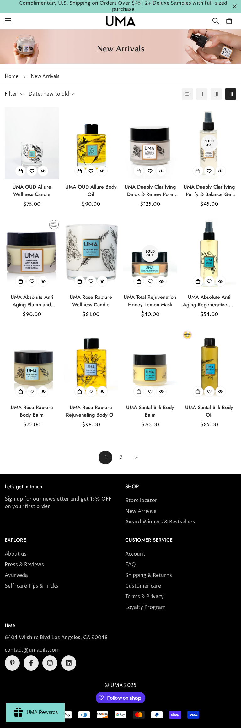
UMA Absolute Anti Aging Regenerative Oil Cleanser (209, 301)
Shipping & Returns (148, 575)
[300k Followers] (31, 663)
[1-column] (187, 94)
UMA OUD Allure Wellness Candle (32, 190)
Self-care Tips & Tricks (31, 586)
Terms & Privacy (144, 596)
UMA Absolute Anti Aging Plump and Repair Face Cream (31, 301)
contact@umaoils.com (32, 650)
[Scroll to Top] (229, 694)
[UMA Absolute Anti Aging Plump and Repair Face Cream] (32, 253)
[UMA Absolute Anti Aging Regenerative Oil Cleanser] (209, 253)
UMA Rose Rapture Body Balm (32, 411)
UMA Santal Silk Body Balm (150, 411)
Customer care (143, 586)
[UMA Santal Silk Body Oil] (209, 364)
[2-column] (201, 94)
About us (16, 553)
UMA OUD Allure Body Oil (91, 190)
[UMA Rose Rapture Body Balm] (32, 364)
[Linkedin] (68, 663)
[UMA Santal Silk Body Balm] (150, 364)
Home (12, 76)
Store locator (141, 500)
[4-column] (230, 94)
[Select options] (20, 171)
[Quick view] (43, 171)
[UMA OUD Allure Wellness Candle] (32, 143)
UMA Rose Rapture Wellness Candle (91, 300)
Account (135, 553)
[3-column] (216, 94)
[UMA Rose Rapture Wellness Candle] (91, 253)
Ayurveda (16, 575)
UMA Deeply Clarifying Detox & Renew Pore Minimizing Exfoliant (150, 191)
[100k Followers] (49, 663)
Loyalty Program (145, 607)
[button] (229, 21)
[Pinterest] (12, 663)
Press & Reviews (24, 564)
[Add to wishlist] (31, 171)
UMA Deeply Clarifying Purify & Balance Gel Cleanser (209, 191)
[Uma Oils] (120, 21)
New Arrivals (140, 511)
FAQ (130, 564)
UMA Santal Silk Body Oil (209, 411)
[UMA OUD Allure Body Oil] (91, 143)
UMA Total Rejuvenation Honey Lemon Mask (150, 300)
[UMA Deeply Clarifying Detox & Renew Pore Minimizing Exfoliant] (150, 143)
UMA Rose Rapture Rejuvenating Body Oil (91, 411)
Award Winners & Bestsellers (160, 521)
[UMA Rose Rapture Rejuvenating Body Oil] (91, 364)
